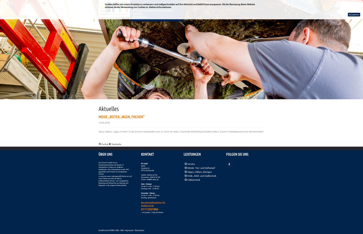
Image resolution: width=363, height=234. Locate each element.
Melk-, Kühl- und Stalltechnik (201, 175)
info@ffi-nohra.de (152, 179)
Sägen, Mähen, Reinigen (199, 171)
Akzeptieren (354, 14)
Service (191, 163)
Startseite (116, 144)
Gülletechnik (193, 179)
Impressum (129, 230)
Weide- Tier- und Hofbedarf (201, 167)
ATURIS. (112, 230)
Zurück (105, 144)
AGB (121, 230)
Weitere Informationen (160, 7)
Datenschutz (139, 230)
